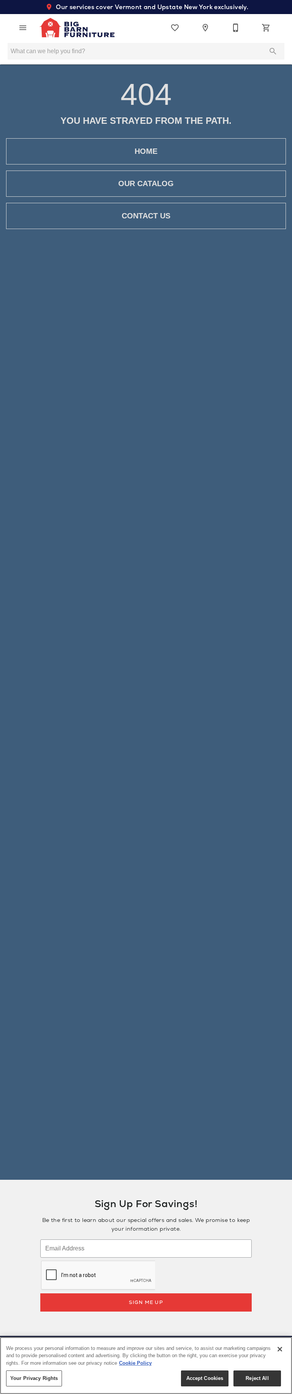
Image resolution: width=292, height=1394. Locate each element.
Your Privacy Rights (34, 1378)
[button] (23, 28)
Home (146, 151)
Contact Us (146, 216)
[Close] (279, 1349)
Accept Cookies (205, 1378)
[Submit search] (273, 51)
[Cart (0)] (266, 28)
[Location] (205, 28)
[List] (175, 28)
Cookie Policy (135, 1363)
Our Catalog (146, 183)
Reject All (257, 1378)
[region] (146, 1365)
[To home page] (77, 27)
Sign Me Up (146, 1302)
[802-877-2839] (236, 28)
